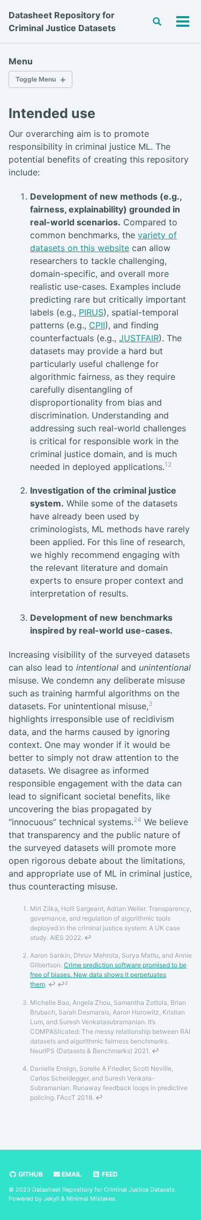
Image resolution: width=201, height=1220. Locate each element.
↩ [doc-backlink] (88, 938)
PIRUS (91, 312)
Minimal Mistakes (90, 1198)
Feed (109, 1174)
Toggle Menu (36, 79)
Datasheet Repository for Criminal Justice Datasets (62, 21)
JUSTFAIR (139, 338)
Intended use (52, 113)
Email (70, 1174)
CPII (97, 325)
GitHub (30, 1174)
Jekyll (51, 1198)
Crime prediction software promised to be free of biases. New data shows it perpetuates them (108, 974)
